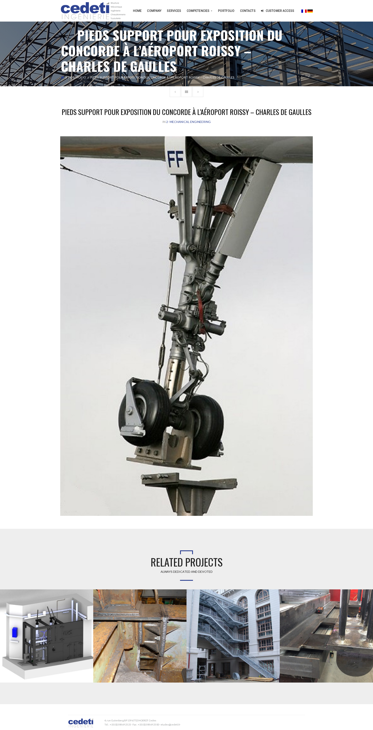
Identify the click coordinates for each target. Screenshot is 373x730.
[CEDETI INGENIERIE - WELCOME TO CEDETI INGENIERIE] (93, 10)
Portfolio (77, 77)
